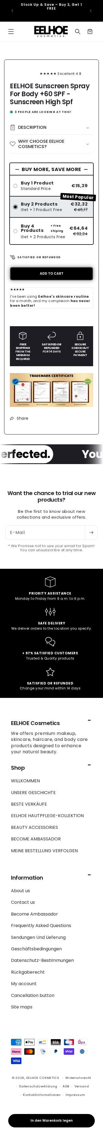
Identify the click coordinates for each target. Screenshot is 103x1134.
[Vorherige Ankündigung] (12, 11)
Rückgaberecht (28, 972)
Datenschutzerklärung (38, 1086)
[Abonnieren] (91, 532)
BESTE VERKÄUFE (29, 804)
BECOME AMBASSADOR (36, 839)
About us (20, 891)
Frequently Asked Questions (41, 925)
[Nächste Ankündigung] (91, 11)
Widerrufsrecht (78, 1078)
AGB (66, 1086)
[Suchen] (78, 31)
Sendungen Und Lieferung (38, 937)
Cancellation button (32, 995)
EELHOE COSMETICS (42, 1078)
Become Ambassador (34, 914)
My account (24, 983)
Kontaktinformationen (41, 1095)
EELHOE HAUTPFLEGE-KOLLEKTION (47, 815)
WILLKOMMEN (25, 781)
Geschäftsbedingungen (36, 949)
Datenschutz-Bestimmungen (42, 960)
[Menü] (11, 31)
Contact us (23, 902)
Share (23, 418)
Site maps (21, 1007)
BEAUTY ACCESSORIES (34, 827)
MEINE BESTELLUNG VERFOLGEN (44, 851)
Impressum (75, 1095)
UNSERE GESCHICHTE (33, 792)
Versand (81, 1086)
